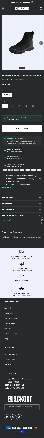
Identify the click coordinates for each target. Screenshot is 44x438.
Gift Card (8, 328)
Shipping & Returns (12, 354)
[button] (2, 8)
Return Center (10, 323)
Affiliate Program (11, 334)
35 (5, 106)
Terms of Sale (10, 364)
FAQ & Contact (10, 313)
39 (33, 106)
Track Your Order (11, 318)
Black (7, 95)
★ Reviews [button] (42, 221)
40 (5, 111)
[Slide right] (41, 43)
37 (19, 106)
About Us (8, 308)
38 (26, 106)
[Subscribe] (36, 407)
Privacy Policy (10, 359)
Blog (6, 339)
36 (12, 106)
